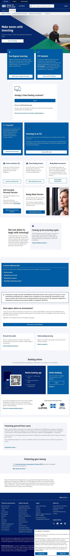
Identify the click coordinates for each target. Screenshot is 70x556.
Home (4, 10)
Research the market (35, 13)
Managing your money (10, 275)
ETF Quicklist (41, 66)
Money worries (8, 272)
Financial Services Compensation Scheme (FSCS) (29, 464)
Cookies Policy (39, 550)
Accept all (41, 553)
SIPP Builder (17, 203)
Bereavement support (10, 278)
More (47, 13)
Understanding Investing (19, 13)
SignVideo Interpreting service (12, 281)
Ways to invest (6, 13)
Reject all (62, 553)
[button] (65, 6)
